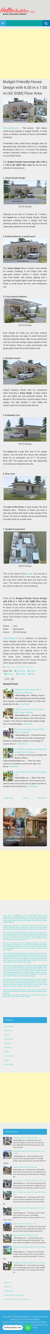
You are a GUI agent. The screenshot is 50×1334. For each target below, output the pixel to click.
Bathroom (7, 1047)
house (29, 574)
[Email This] (5, 679)
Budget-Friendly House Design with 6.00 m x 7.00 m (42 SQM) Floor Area (25, 87)
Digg (32, 674)
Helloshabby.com (10, 128)
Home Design (10, 667)
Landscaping (8, 1064)
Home (25, 798)
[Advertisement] (25, 54)
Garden (6, 1052)
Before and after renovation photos (16, 1299)
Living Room (8, 1039)
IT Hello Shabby (17, 1322)
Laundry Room (9, 1056)
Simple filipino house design (14, 1295)
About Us (7, 1282)
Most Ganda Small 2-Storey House (25, 1224)
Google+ (10, 674)
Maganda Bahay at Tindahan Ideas (25, 1235)
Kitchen (6, 1035)
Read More (24, 704)
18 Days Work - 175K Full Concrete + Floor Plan (29, 1181)
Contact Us (8, 1287)
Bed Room (7, 1043)
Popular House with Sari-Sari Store (25, 1167)
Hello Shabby (34, 1319)
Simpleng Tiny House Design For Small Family (29, 1263)
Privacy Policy (9, 1291)
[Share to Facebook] (13, 679)
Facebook (20, 671)
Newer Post (9, 798)
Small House (29, 667)
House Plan (20, 667)
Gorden (6, 1060)
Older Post (41, 798)
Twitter (32, 671)
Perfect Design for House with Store (25, 1138)
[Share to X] (10, 679)
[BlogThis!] (8, 679)
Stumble (21, 674)
